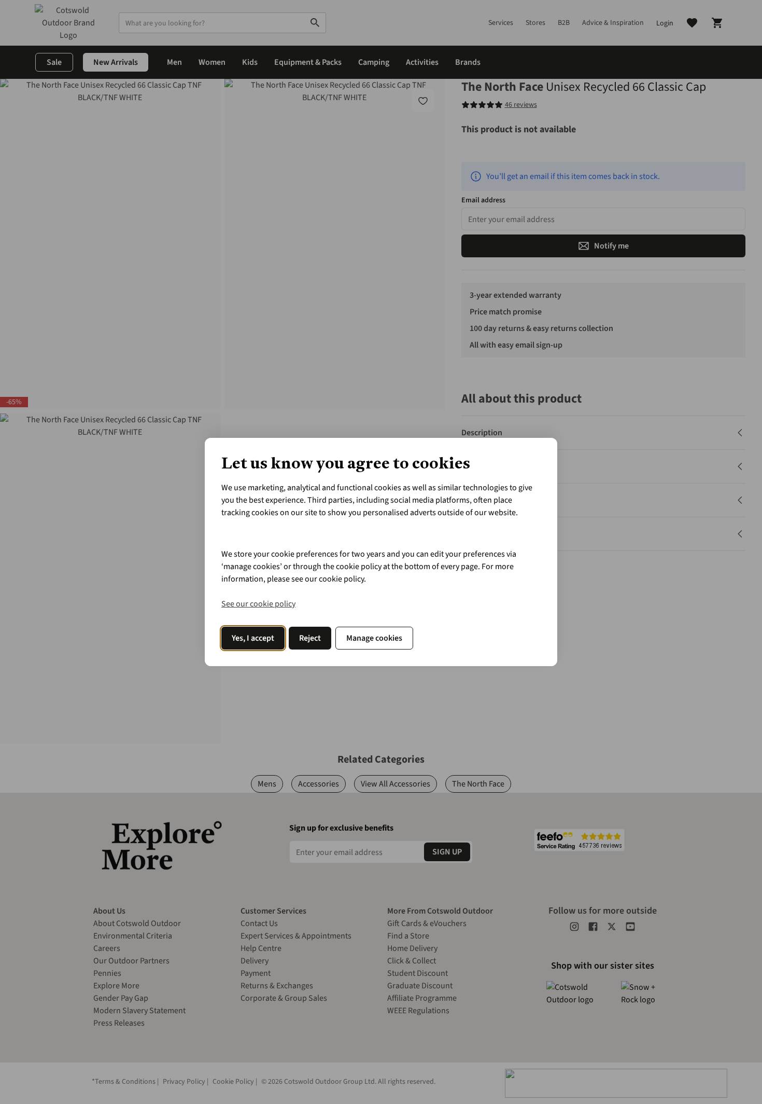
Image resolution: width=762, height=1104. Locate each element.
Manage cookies (374, 638)
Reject (310, 638)
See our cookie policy (258, 604)
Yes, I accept (253, 638)
